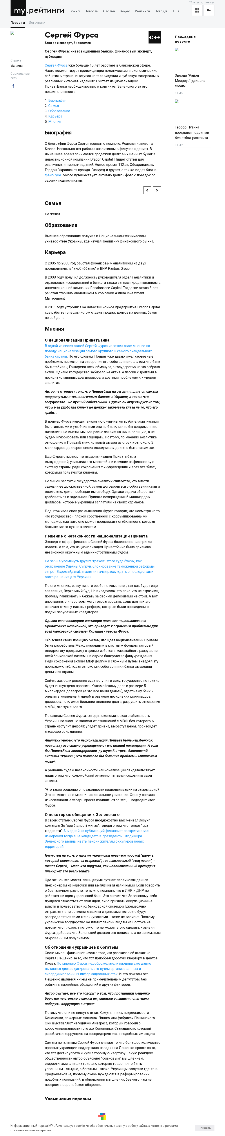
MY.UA (19, 8)
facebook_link (13, 86)
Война (75, 11)
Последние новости (185, 39)
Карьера (55, 116)
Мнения (54, 121)
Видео (125, 11)
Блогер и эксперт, (59, 43)
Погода (161, 11)
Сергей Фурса (56, 65)
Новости (91, 11)
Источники (37, 22)
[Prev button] (147, 190)
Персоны (18, 22)
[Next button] (157, 190)
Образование (59, 111)
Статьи (109, 11)
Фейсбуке (53, 175)
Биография (57, 100)
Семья (53, 106)
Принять (205, 1128)
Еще (176, 11)
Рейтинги (47, 10)
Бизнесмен (82, 43)
